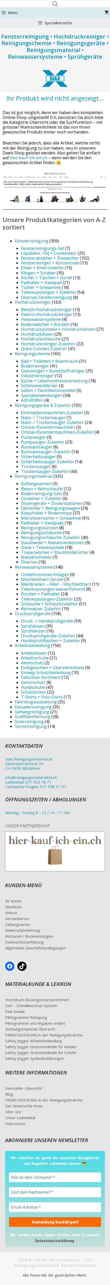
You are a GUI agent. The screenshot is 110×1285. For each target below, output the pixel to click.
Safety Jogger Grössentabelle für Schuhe (40, 1052)
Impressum (15, 1123)
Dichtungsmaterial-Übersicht (30, 1029)
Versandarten (17, 918)
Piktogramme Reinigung (26, 1017)
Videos (11, 912)
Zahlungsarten (17, 924)
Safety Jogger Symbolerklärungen (34, 1058)
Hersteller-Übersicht (23, 1088)
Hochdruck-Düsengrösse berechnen (37, 999)
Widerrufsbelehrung (22, 930)
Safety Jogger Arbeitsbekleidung (33, 1040)
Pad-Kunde (15, 1011)
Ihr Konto (13, 900)
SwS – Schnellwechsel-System (31, 1005)
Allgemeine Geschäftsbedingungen (35, 947)
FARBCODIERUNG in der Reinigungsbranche (44, 1034)
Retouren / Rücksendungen (29, 936)
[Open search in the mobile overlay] (55, 3)
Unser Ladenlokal (20, 1117)
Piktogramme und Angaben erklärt (35, 1023)
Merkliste (13, 906)
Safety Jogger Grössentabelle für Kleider (41, 1046)
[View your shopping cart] (106, 12)
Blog (9, 1094)
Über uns (13, 1111)
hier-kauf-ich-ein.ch (28, 158)
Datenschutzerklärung (24, 942)
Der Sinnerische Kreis (24, 1105)
